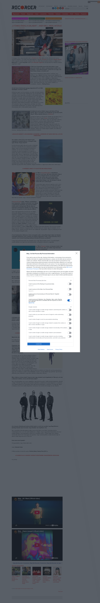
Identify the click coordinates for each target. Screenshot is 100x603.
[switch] (69, 284)
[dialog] (50, 301)
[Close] (77, 253)
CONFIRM (39, 344)
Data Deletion (41, 349)
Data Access (50, 349)
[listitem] (50, 280)
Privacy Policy (58, 349)
